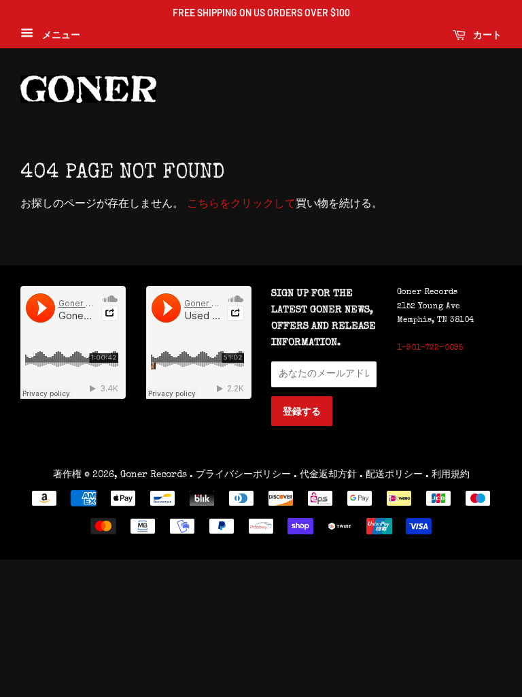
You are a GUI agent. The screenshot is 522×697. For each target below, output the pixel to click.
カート (486, 34)
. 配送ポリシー (391, 475)
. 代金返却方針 (325, 475)
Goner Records (155, 475)
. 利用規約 (447, 475)
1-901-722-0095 (430, 348)
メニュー (58, 35)
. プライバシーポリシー (240, 475)
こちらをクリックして (241, 204)
